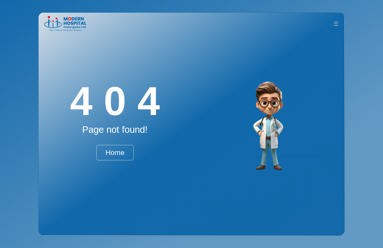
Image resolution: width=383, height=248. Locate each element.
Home (115, 153)
